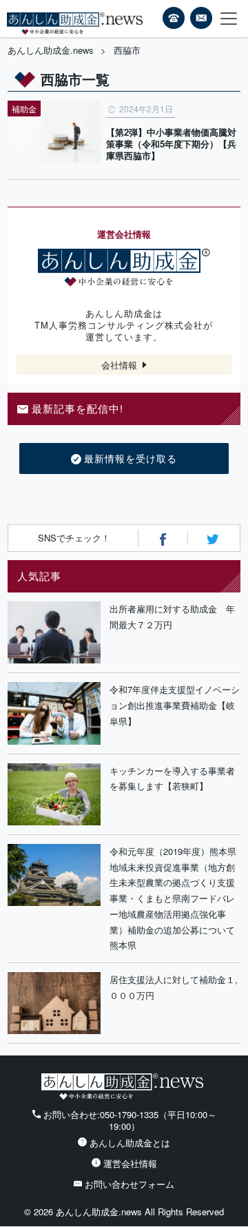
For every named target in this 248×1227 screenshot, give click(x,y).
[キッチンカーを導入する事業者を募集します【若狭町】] (54, 794)
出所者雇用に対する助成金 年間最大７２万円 (172, 616)
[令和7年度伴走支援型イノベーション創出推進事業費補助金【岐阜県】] (54, 713)
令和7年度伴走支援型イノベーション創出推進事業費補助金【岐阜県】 (175, 705)
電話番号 (174, 18)
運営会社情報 (130, 1163)
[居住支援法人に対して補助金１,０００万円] (54, 1003)
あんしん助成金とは (130, 1142)
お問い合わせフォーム (129, 1183)
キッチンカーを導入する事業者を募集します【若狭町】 (172, 778)
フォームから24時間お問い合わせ (201, 20)
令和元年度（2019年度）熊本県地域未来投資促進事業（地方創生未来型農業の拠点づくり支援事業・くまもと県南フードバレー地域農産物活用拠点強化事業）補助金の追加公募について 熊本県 (175, 898)
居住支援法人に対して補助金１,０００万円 (174, 987)
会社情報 (119, 364)
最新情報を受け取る (130, 458)
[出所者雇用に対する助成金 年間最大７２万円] (54, 632)
